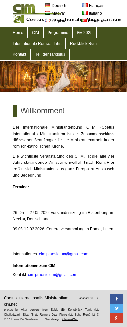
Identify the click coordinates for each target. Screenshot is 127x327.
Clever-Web (70, 319)
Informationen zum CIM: (35, 265)
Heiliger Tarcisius (50, 54)
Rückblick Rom (83, 43)
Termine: (21, 187)
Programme (58, 32)
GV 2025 (84, 32)
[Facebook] (116, 299)
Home (18, 32)
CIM (35, 32)
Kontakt (19, 54)
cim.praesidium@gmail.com (63, 254)
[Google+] (116, 318)
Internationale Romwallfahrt (37, 43)
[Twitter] (116, 308)
